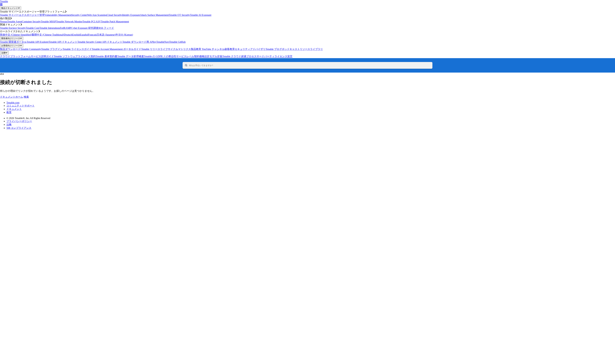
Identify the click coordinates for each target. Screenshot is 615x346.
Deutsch (68, 34)
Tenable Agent (14, 21)
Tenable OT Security (179, 15)
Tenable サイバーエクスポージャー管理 (22, 15)
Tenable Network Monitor (69, 21)
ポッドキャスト (291, 49)
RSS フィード (106, 28)
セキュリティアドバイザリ (250, 49)
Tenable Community (30, 49)
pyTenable (159, 42)
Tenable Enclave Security (13, 28)
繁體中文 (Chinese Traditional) (48, 34)
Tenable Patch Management (115, 21)
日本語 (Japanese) (106, 34)
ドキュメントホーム (11, 96)
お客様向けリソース (10, 45)
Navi (166, 42)
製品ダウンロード (10, 49)
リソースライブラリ (311, 49)
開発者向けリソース (10, 38)
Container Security (31, 21)
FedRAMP (65, 28)
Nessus (3, 21)
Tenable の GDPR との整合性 (160, 56)
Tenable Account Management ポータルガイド (116, 49)
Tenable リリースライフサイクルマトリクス (166, 49)
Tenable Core (32, 28)
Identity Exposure (131, 15)
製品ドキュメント (9, 8)
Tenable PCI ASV (91, 21)
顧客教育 (230, 49)
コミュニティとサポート (20, 105)
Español (84, 34)
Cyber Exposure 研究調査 (84, 28)
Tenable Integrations (49, 28)
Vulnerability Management (58, 15)
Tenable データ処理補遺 (130, 56)
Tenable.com (12, 102)
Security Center (79, 15)
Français (92, 34)
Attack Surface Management (154, 15)
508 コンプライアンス (18, 128)
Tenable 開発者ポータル (13, 42)
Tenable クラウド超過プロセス (239, 56)
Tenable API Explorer (38, 42)
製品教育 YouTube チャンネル (208, 49)
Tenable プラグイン (52, 49)
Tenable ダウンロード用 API (138, 42)
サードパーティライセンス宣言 (274, 56)
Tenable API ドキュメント (63, 42)
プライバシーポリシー (19, 121)
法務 (3, 53)
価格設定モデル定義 (210, 56)
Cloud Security (114, 15)
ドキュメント (14, 109)
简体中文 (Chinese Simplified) (16, 34)
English (76, 34)
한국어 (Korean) (124, 34)
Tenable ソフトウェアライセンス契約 (75, 56)
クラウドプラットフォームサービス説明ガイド (27, 56)
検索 (26, 96)
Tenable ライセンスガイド (77, 49)
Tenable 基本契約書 (106, 56)
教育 (9, 112)
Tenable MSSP (48, 21)
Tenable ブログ (274, 49)
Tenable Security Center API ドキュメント (99, 42)
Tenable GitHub (177, 42)
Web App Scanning (97, 15)
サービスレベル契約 (187, 56)
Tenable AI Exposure (200, 15)
